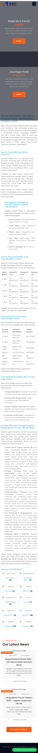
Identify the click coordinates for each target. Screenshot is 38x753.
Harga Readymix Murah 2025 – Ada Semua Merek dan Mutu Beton (19, 662)
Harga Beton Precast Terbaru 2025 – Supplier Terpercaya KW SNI (19, 700)
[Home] (8, 4)
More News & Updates (18, 729)
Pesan (18, 41)
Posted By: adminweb (20, 681)
